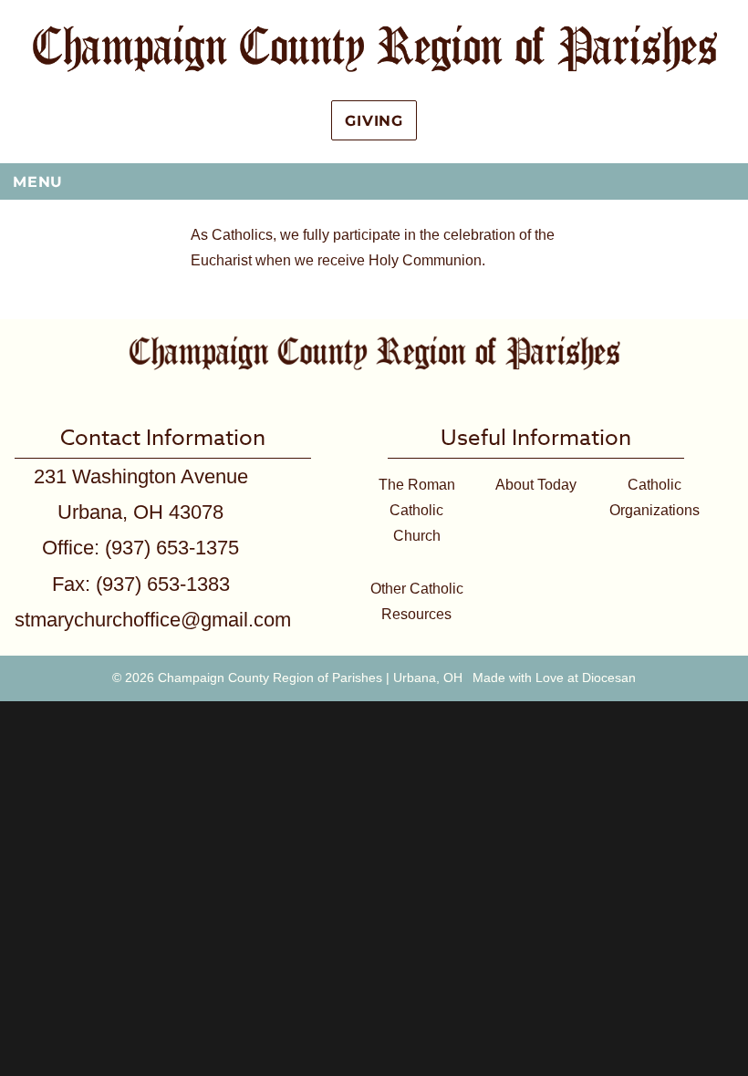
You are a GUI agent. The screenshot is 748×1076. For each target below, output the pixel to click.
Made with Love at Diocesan (554, 677)
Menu (38, 182)
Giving (374, 120)
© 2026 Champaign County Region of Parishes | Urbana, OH (287, 677)
